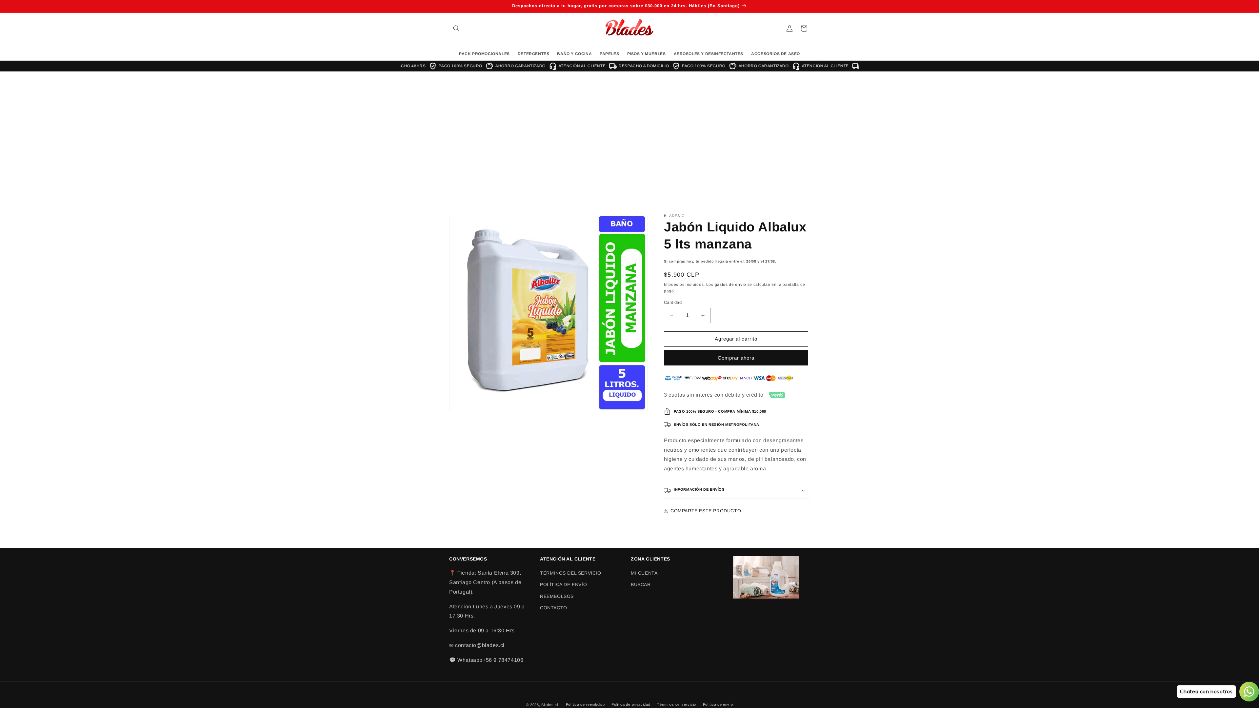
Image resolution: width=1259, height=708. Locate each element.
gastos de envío (731, 284)
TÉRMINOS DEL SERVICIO (570, 573)
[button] (456, 28)
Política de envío (718, 704)
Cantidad (673, 302)
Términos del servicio (676, 704)
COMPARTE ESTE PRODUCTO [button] (705, 510)
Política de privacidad (630, 704)
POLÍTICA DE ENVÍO (563, 584)
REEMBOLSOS (557, 596)
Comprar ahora (736, 358)
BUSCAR (641, 584)
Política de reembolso (585, 704)
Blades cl (549, 705)
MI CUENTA (644, 573)
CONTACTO (553, 607)
